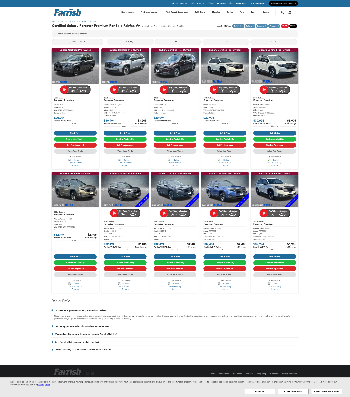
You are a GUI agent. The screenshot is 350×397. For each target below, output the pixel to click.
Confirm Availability (75, 139)
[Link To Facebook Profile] (87, 373)
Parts (242, 12)
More (74, 123)
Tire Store (237, 374)
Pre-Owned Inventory (149, 12)
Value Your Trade (75, 151)
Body (253, 12)
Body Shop (261, 374)
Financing (216, 12)
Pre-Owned (224, 374)
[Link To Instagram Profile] (92, 373)
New (213, 374)
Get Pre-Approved (75, 145)
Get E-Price (75, 133)
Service (230, 12)
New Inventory (127, 12)
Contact (265, 12)
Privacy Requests (289, 374)
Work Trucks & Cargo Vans (177, 12)
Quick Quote (200, 12)
